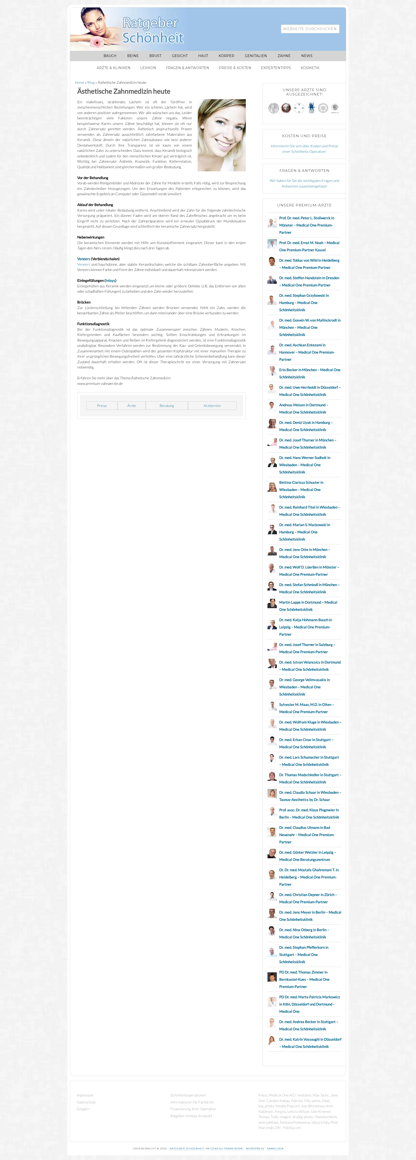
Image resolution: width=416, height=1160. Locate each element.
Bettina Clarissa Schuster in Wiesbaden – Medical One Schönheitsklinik (301, 489)
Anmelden (275, 1148)
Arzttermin (212, 405)
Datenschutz (86, 1102)
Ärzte (131, 405)
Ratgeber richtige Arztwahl (191, 1116)
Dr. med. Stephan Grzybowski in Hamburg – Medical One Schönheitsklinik (304, 302)
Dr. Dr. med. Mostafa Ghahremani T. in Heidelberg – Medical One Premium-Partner (309, 877)
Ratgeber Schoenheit (187, 1148)
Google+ (83, 1109)
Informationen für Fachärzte (192, 1102)
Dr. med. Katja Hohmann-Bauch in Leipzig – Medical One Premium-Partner (305, 627)
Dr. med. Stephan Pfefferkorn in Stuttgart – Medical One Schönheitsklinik (303, 954)
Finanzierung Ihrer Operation (193, 1109)
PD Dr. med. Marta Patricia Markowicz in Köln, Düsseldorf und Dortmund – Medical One (309, 1004)
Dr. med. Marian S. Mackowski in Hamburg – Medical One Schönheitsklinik (304, 531)
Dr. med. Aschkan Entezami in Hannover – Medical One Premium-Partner (307, 352)
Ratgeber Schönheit (132, 29)
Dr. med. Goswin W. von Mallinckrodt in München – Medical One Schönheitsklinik (310, 327)
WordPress (255, 1148)
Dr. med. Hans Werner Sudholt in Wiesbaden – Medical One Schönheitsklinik (304, 464)
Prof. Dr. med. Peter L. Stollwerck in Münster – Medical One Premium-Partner (306, 225)
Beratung (167, 405)
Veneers (83, 259)
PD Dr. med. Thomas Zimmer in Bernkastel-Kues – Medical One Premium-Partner (304, 979)
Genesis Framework (226, 1148)
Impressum (85, 1095)
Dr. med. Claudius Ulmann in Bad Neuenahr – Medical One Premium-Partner (307, 834)
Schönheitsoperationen (188, 1095)
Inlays (110, 280)
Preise (102, 405)
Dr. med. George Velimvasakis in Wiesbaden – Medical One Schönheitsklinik (304, 686)
